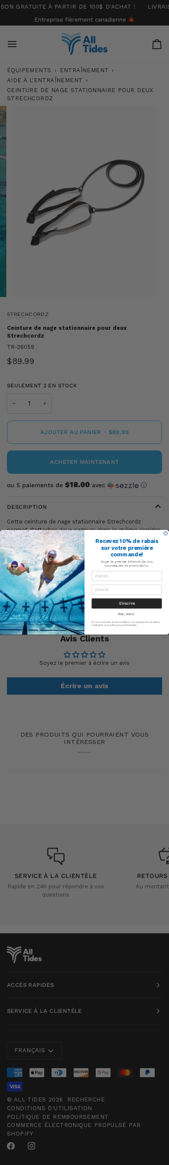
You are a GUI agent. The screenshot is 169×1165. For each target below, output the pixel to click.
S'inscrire (127, 603)
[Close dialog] (166, 534)
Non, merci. (126, 614)
